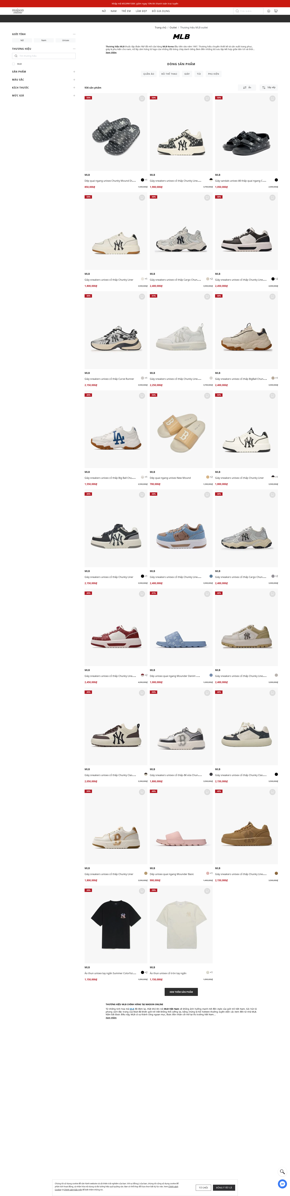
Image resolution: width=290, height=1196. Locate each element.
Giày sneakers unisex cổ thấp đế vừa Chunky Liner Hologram (184, 775)
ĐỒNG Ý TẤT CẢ (224, 1187)
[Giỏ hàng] (276, 11)
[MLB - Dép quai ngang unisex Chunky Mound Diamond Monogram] (116, 132)
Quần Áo (148, 73)
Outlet (173, 27)
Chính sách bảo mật (73, 1189)
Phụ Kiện (213, 73)
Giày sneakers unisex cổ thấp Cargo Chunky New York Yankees (185, 279)
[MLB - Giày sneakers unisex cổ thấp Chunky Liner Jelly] (181, 330)
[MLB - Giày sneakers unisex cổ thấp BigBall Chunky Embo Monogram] (246, 330)
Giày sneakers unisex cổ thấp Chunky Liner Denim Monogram (185, 577)
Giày (187, 73)
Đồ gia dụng (161, 11)
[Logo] (18, 10)
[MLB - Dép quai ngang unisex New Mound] (181, 429)
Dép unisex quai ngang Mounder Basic (172, 874)
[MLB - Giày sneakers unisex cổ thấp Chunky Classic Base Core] (116, 726)
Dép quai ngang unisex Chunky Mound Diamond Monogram (119, 180)
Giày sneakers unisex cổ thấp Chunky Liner (109, 279)
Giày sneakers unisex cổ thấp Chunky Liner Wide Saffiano (247, 676)
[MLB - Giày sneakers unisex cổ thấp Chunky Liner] (116, 231)
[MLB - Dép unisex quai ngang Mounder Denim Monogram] (181, 627)
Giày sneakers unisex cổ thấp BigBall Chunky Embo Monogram (251, 379)
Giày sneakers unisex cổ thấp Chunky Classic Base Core (116, 775)
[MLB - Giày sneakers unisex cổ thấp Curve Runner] (116, 330)
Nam (114, 11)
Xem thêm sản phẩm (181, 991)
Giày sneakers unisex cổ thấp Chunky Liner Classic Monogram (250, 279)
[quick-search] (282, 1171)
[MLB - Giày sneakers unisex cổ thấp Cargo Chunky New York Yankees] (181, 231)
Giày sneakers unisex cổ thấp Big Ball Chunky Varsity (114, 478)
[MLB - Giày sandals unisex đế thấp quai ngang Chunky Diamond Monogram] (246, 132)
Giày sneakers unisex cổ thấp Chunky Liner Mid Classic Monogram (188, 180)
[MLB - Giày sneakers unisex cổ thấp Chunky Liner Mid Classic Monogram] (181, 132)
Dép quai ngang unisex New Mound (170, 478)
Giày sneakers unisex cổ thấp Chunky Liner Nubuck (244, 874)
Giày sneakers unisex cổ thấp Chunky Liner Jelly (177, 379)
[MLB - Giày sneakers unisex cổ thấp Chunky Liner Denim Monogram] (181, 528)
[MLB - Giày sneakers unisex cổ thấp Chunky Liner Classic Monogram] (246, 231)
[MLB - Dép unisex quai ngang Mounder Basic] (181, 825)
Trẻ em (126, 11)
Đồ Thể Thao (169, 73)
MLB (19, 64)
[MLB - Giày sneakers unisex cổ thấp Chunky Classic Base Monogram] (246, 726)
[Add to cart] (142, 99)
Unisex (65, 40)
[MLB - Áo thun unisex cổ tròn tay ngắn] (181, 924)
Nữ (104, 11)
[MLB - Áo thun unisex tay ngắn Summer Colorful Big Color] (116, 924)
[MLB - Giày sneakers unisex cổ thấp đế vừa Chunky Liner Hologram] (181, 726)
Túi (199, 73)
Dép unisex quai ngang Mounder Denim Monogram (179, 676)
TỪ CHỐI (203, 1187)
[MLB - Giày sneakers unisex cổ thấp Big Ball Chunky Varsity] (116, 429)
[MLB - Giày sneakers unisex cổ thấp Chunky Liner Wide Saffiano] (246, 627)
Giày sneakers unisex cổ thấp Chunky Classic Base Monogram (250, 775)
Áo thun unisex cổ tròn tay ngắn (168, 973)
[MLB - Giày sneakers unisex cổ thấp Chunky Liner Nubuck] (246, 825)
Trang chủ (160, 27)
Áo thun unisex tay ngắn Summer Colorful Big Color (114, 973)
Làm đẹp (141, 11)
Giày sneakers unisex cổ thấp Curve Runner (109, 379)
